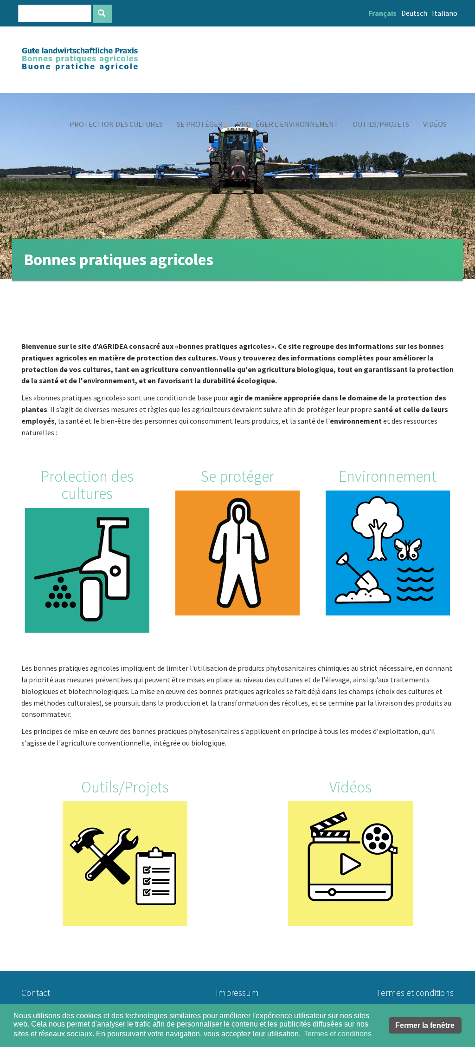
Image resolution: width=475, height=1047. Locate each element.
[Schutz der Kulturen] (87, 570)
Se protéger (237, 476)
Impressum (237, 992)
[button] (116, 124)
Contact (35, 992)
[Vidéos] (350, 863)
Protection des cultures (87, 484)
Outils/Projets (125, 787)
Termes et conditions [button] (338, 1034)
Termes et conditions (415, 992)
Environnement (387, 476)
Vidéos (350, 787)
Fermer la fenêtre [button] (425, 1025)
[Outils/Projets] (124, 863)
